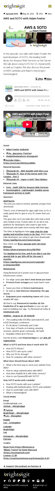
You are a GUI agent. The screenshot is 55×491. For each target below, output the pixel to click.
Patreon (7, 439)
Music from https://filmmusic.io (18, 447)
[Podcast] (28, 481)
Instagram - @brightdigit (15, 436)
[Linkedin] (23, 481)
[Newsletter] (38, 481)
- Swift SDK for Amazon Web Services (27, 187)
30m (49, 78)
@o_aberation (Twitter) (20, 153)
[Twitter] (4, 481)
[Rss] (43, 481)
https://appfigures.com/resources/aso (21, 240)
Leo (5, 432)
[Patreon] (19, 481)
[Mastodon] (14, 481)
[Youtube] (33, 481)
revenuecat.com (11, 312)
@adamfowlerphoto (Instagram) (22, 156)
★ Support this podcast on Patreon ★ (22, 466)
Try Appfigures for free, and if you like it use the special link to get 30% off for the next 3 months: (26, 256)
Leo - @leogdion (13, 416)
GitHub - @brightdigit (14, 406)
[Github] (9, 481)
